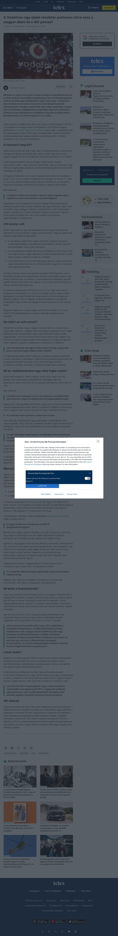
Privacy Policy (72, 494)
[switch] (88, 478)
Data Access (59, 494)
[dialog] (59, 468)
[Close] (99, 442)
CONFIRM (42, 486)
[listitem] (58, 473)
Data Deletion (46, 494)
